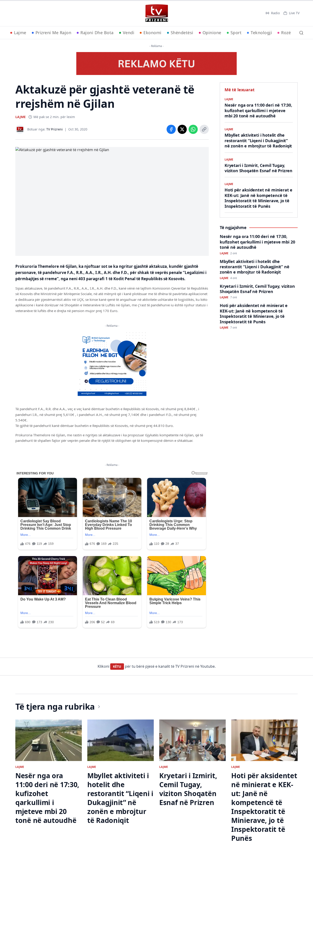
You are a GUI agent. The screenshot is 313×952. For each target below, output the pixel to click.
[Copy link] (204, 129)
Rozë (286, 32)
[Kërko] (301, 33)
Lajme (20, 32)
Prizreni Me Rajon (53, 32)
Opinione (212, 32)
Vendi (129, 32)
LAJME (20, 117)
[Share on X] (182, 129)
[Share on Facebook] (171, 129)
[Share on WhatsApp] (193, 129)
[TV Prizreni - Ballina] (156, 13)
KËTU (117, 666)
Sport (236, 32)
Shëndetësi (182, 32)
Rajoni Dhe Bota (97, 32)
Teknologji (261, 32)
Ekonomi (152, 32)
